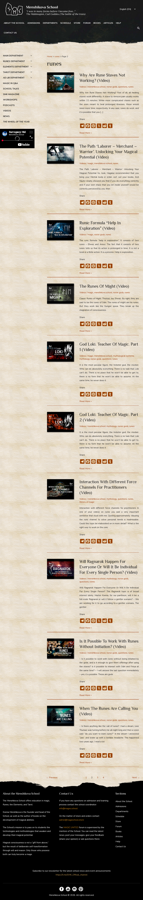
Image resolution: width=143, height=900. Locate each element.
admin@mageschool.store (71, 820)
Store (77, 23)
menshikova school (97, 86)
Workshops (10, 99)
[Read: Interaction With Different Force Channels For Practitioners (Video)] (60, 489)
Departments (50, 23)
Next (136, 777)
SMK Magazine (11, 94)
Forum (86, 23)
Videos (7, 110)
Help (118, 23)
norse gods (112, 86)
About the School (14, 23)
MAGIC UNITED (70, 827)
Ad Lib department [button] (13, 77)
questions (122, 86)
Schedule (65, 23)
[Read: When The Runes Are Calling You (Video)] (60, 715)
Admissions (33, 23)
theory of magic (86, 502)
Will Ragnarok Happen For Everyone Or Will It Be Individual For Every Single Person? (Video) (108, 567)
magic (90, 163)
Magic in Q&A (10, 83)
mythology (84, 359)
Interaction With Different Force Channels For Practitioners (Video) (108, 487)
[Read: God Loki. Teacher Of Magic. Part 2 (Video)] (60, 421)
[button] (138, 28)
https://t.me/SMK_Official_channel (71, 874)
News (6, 116)
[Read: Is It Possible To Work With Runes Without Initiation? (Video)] (60, 648)
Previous (52, 777)
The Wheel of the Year (16, 121)
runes (131, 86)
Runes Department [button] (14, 61)
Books (97, 23)
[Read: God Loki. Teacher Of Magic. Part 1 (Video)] (60, 351)
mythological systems (123, 356)
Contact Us (10, 32)
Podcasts (9, 105)
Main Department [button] (13, 55)
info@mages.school (68, 808)
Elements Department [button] (16, 66)
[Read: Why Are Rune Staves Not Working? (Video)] (60, 82)
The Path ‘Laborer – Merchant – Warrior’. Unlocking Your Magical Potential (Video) (108, 151)
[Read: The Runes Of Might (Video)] (60, 293)
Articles (108, 23)
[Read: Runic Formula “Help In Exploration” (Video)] (60, 230)
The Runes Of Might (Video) (104, 286)
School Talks (11, 88)
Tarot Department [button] (14, 72)
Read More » (85, 133)
